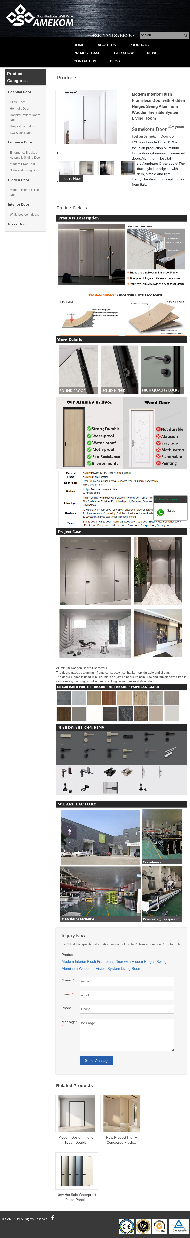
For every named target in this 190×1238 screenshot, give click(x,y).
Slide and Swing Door (24, 170)
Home (79, 45)
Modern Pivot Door (22, 164)
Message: (69, 1024)
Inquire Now (71, 178)
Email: (67, 994)
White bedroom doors (24, 214)
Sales (171, 510)
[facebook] (52, 1219)
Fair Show (124, 53)
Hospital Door (19, 92)
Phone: (67, 1008)
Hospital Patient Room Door (25, 117)
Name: (68, 980)
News (152, 53)
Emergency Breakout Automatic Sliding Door (25, 155)
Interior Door (18, 204)
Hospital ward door (22, 126)
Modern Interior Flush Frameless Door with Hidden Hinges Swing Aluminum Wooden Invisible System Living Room (114, 965)
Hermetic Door (19, 108)
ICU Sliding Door (21, 133)
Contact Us (85, 61)
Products (139, 45)
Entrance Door (20, 142)
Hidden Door (18, 180)
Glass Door (17, 224)
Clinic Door (17, 102)
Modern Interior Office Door (24, 192)
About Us (107, 45)
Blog (115, 61)
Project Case (87, 53)
